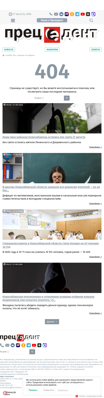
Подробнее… (63, 390)
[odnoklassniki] (72, 14)
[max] (93, 14)
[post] (56, 14)
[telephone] (51, 14)
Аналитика (52, 49)
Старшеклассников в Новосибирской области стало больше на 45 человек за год (51, 245)
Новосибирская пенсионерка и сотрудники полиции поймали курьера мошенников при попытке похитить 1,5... (48, 298)
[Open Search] (91, 20)
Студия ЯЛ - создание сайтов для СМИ (90, 396)
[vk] (61, 14)
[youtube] (83, 14)
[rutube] (67, 14)
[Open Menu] (13, 20)
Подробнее (95, 147)
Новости (8, 49)
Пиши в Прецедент (52, 20)
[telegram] (77, 14)
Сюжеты (95, 49)
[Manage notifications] (5, 393)
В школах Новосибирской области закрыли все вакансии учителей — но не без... (51, 188)
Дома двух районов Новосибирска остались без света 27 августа (44, 137)
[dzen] (88, 14)
